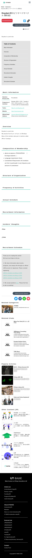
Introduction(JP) (8, 507)
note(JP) (6, 532)
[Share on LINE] (24, 298)
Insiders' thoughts (8, 77)
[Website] (28, 20)
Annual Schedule (8, 68)
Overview (6, 51)
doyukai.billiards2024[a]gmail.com (19, 114)
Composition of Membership (11, 56)
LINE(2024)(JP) (8, 525)
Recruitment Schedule (9, 81)
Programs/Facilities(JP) (10, 496)
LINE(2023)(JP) (8, 522)
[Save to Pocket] (28, 298)
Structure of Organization (10, 60)
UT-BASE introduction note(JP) (11, 514)
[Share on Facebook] (20, 298)
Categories (8, 6)
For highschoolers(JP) (9, 537)
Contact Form (7, 547)
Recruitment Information (10, 73)
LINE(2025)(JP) (8, 527)
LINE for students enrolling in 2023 (12, 273)
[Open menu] (29, 2)
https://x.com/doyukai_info (17, 108)
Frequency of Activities (9, 64)
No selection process (7, 20)
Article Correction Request (21, 25)
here (17, 282)
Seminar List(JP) (8, 491)
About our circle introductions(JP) (12, 512)
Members (6, 509)
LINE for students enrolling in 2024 (12, 275)
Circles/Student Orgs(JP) (10, 489)
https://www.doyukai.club (17, 111)
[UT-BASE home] (6, 2)
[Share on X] (16, 298)
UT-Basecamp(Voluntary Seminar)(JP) (13, 539)
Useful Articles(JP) (8, 498)
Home (2, 6)
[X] (24, 20)
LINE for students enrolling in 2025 (12, 277)
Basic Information (8, 47)
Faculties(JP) (7, 494)
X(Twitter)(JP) (7, 529)
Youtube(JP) (7, 534)
